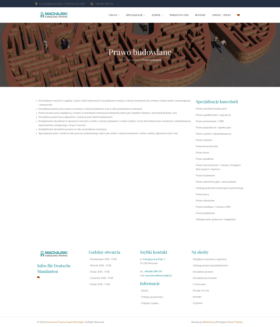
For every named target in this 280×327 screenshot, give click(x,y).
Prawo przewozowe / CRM (210, 121)
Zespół (156, 14)
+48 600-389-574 (153, 271)
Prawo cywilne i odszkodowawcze (213, 133)
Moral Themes (235, 322)
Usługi (113, 14)
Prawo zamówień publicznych (211, 108)
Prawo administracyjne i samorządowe (216, 181)
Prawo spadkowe (205, 158)
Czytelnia (198, 303)
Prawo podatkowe (205, 213)
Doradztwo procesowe (205, 278)
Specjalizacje (134, 14)
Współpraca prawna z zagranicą (210, 259)
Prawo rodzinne (204, 140)
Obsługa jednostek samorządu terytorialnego (219, 188)
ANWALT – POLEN (221, 14)
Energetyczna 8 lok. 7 (154, 259)
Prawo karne (202, 152)
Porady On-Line (179, 14)
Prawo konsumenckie (207, 146)
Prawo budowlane (205, 175)
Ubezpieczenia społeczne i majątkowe (216, 219)
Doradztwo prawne (203, 271)
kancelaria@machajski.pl (159, 275)
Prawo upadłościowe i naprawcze (213, 114)
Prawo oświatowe (205, 200)
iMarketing (209, 322)
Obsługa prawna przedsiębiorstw (210, 265)
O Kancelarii (199, 284)
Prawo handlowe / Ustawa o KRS (213, 206)
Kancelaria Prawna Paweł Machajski (65, 322)
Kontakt (200, 14)
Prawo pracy (202, 194)
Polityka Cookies (150, 303)
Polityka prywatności (152, 296)
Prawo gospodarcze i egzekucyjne (213, 127)
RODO (144, 290)
